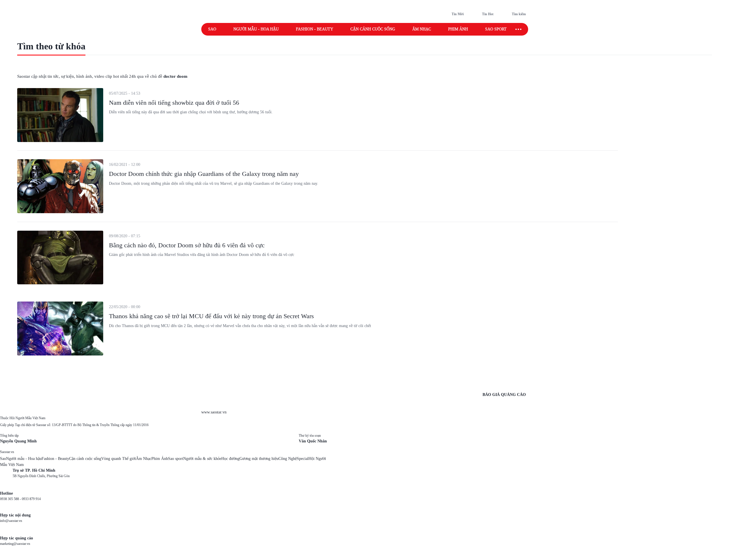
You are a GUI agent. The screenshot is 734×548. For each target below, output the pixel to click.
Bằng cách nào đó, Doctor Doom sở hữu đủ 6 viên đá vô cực (187, 245)
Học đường (230, 458)
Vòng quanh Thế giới (118, 458)
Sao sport (496, 29)
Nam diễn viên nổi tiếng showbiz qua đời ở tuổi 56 (174, 102)
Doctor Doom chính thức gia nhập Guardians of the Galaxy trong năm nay (204, 173)
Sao (212, 29)
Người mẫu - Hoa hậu (256, 29)
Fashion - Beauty (314, 29)
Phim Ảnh (159, 458)
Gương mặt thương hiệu (258, 458)
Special (303, 458)
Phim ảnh (458, 29)
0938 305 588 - (11, 499)
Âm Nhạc (143, 458)
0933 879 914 (31, 499)
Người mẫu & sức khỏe (202, 458)
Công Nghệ (287, 458)
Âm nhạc (421, 29)
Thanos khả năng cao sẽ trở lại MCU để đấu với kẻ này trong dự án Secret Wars (211, 316)
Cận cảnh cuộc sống (372, 29)
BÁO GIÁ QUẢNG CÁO (504, 394)
